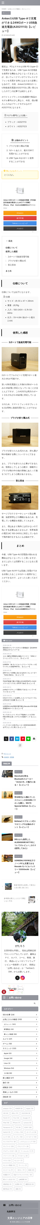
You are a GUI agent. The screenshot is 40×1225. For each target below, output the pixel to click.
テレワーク (8, 1146)
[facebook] (11, 739)
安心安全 (12, 265)
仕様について (12, 247)
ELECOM (26, 1113)
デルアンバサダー (10, 1151)
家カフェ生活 (9, 1179)
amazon (7, 1108)
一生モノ (20, 1170)
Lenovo (27, 1123)
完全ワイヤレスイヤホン (23, 1175)
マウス (7, 1160)
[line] (28, 739)
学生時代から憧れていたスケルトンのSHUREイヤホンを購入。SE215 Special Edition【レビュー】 (25, 803)
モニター (18, 1160)
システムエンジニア (27, 1141)
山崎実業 (23, 1179)
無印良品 (7, 1189)
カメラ (6, 1137)
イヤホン (18, 1132)
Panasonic (8, 1127)
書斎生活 (30, 1184)
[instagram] (22, 978)
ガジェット (7, 753)
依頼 (31, 1170)
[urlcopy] (20, 745)
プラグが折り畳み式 (17, 261)
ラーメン (23, 1165)
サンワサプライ (9, 1141)
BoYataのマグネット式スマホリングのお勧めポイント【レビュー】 (25, 824)
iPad (6, 1123)
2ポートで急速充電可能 (18, 256)
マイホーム (23, 1156)
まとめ (9, 271)
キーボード (31, 1137)
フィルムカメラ (27, 1151)
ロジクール (8, 1170)
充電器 (12, 757)
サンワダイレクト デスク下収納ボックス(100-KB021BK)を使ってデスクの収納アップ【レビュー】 (19, 717)
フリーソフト (8, 1156)
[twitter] (6, 739)
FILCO (6, 1118)
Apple (29, 1108)
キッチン (18, 1137)
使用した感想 (12, 251)
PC (18, 1127)
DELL (15, 1113)
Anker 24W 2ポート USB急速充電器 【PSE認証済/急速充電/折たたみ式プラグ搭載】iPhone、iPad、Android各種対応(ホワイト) (19, 202)
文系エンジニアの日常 (20, 1218)
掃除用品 (7, 1184)
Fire (16, 1118)
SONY (28, 1127)
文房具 (18, 1184)
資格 (18, 1189)
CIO (5, 1113)
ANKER (6, 757)
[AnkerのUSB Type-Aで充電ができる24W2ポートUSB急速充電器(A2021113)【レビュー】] (17, 739)
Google (26, 1118)
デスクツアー (23, 1146)
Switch (6, 1132)
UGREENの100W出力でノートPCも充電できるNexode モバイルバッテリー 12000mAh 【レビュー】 (24, 866)
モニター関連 (9, 1165)
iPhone (16, 1123)
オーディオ (31, 1132)
